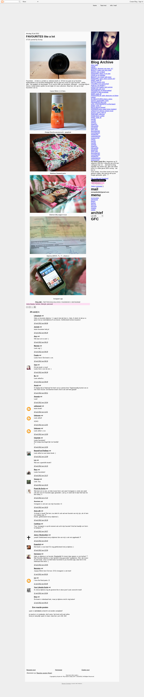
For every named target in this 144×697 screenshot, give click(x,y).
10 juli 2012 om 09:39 (41, 372)
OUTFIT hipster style (98, 82)
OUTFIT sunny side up (98, 112)
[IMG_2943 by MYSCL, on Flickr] (58, 254)
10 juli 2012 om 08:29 (41, 333)
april (93, 122)
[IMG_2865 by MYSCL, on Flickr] (58, 172)
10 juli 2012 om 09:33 (41, 361)
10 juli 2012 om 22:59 (41, 550)
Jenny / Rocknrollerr (41, 535)
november (95, 133)
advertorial (94, 199)
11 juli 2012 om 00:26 (41, 574)
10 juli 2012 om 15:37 (41, 475)
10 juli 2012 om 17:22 (41, 498)
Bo (35, 376)
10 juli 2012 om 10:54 (41, 402)
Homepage (58, 670)
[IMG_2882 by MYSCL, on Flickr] (58, 79)
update (93, 210)
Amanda (37, 396)
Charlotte (37, 438)
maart (94, 124)
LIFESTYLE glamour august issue (102, 111)
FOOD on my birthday (98, 75)
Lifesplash (37, 316)
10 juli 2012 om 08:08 (41, 323)
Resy (35, 469)
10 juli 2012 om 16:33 (41, 485)
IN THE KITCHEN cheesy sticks (101, 99)
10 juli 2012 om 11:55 (41, 425)
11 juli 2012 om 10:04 (41, 593)
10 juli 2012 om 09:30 (41, 352)
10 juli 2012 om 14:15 (41, 466)
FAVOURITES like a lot (40, 36)
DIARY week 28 (96, 94)
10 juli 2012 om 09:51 (41, 393)
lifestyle (43, 304)
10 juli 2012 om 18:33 (41, 507)
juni (93, 119)
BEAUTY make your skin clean (101, 70)
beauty (32, 304)
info (73, 675)
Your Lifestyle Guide (41, 587)
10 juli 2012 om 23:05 (41, 565)
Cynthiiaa (37, 524)
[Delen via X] (32, 307)
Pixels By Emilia (39, 488)
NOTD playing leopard (98, 107)
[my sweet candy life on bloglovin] (97, 184)
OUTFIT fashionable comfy (100, 100)
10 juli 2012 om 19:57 (41, 531)
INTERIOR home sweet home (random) (104, 109)
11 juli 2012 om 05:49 (41, 584)
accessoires (95, 198)
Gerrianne (37, 554)
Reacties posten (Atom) (44, 673)
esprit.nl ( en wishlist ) (98, 85)
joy (35, 578)
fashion (38, 304)
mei (93, 121)
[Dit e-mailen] (27, 307)
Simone (36, 479)
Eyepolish (37, 544)
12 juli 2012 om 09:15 (41, 603)
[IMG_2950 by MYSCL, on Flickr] (58, 295)
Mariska (36, 346)
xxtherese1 (37, 406)
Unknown (37, 415)
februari (94, 126)
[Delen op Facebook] (35, 307)
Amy (35, 336)
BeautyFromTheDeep (41, 451)
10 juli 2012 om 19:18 (41, 520)
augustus (95, 138)
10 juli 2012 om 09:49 (41, 382)
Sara (35, 365)
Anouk (36, 385)
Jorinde (36, 327)
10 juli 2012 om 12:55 (41, 447)
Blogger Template (66, 683)
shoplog (93, 208)
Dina (35, 597)
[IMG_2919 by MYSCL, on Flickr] (58, 213)
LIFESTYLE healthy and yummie (101, 87)
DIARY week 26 (96, 117)
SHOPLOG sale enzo (98, 89)
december (95, 131)
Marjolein (37, 568)
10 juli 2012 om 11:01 (41, 412)
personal (50, 304)
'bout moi (68, 675)
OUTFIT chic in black (98, 72)
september (95, 136)
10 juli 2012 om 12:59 (41, 456)
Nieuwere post (31, 670)
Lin (35, 460)
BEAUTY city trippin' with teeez (101, 77)
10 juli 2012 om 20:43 (41, 541)
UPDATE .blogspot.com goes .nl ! (102, 68)
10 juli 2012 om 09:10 (41, 342)
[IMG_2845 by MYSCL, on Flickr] (58, 130)
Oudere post (86, 670)
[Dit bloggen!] (30, 307)
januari (94, 128)
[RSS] (27, 680)
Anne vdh (37, 511)
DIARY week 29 (96, 80)
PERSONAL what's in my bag (100, 73)
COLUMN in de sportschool (100, 84)
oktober (94, 134)
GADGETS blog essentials (99, 92)
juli (93, 67)
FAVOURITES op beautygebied (101, 90)
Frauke (36, 355)
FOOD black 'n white (97, 116)
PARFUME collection (98, 114)
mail (76, 675)
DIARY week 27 (96, 106)
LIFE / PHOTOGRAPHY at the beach (103, 104)
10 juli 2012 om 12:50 (41, 434)
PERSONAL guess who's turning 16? (103, 78)
